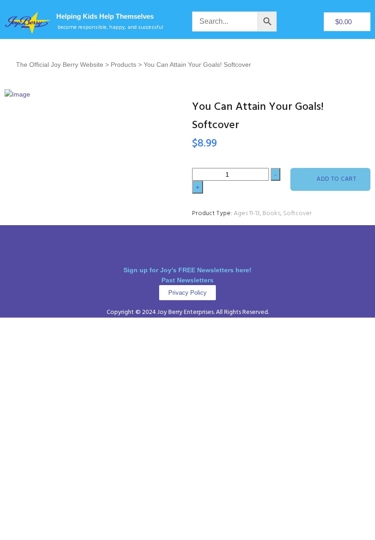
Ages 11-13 (247, 213)
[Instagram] (175, 253)
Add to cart (336, 179)
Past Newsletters (187, 280)
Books (271, 213)
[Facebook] (150, 253)
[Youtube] (225, 253)
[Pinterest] (200, 253)
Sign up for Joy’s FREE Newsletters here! (187, 270)
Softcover (297, 213)
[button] (187, 233)
